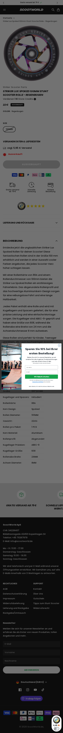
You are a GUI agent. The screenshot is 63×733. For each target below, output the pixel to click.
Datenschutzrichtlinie (37, 382)
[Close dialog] (59, 345)
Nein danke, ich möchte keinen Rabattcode (41, 386)
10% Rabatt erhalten (41, 376)
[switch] (56, 728)
